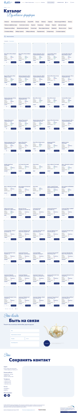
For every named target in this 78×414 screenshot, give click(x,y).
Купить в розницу (51, 2)
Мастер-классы (31, 2)
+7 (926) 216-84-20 (7, 382)
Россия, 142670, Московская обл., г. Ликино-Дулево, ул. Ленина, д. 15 (10, 369)
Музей (26, 2)
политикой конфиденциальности (56, 343)
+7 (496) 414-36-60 (60, 2)
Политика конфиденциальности (28, 409)
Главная (5, 7)
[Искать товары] (5, 36)
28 (15, 308)
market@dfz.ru (6, 388)
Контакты (43, 2)
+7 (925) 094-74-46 (7, 383)
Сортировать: (9, 41)
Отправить (47, 343)
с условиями (67, 408)
